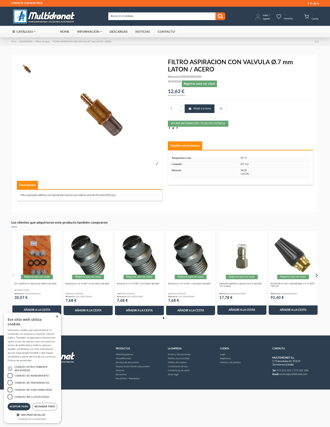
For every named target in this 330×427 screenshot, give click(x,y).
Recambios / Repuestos (127, 378)
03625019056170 (33, 294)
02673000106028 (84, 297)
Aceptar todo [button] (19, 406)
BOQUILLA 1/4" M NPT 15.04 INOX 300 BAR (138, 284)
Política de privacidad (20, 360)
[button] (32, 415)
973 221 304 (301, 370)
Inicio (13, 42)
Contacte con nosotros (27, 3)
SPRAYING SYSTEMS (74, 294)
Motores (120, 370)
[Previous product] (316, 42)
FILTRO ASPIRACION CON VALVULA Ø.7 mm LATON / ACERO (82, 42)
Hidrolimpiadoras (124, 354)
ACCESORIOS (26, 42)
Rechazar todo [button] (45, 406)
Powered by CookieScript (32, 419)
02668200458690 (289, 294)
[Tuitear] (173, 128)
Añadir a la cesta (202, 108)
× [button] (56, 316)
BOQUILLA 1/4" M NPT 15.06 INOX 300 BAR (189, 284)
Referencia (174, 77)
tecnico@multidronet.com (293, 374)
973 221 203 (284, 370)
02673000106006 (186, 297)
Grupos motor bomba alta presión (133, 366)
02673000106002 (135, 297)
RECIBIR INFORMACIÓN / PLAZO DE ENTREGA (198, 123)
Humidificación (123, 358)
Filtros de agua (42, 42)
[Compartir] (169, 128)
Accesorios (121, 374)
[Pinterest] (177, 128)
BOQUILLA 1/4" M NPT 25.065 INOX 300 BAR (87, 284)
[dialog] (32, 368)
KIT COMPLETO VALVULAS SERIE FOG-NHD (35, 284)
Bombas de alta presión (127, 362)
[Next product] (318, 42)
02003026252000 (238, 294)
